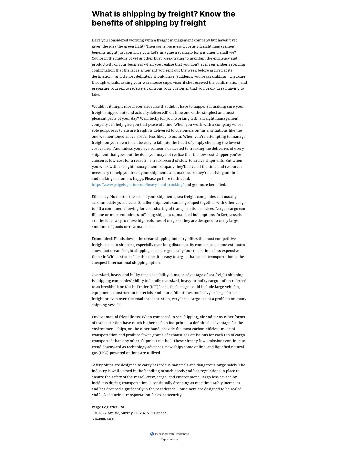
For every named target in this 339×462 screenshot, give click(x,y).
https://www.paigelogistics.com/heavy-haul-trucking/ (138, 184)
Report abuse (169, 439)
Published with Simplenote (172, 433)
